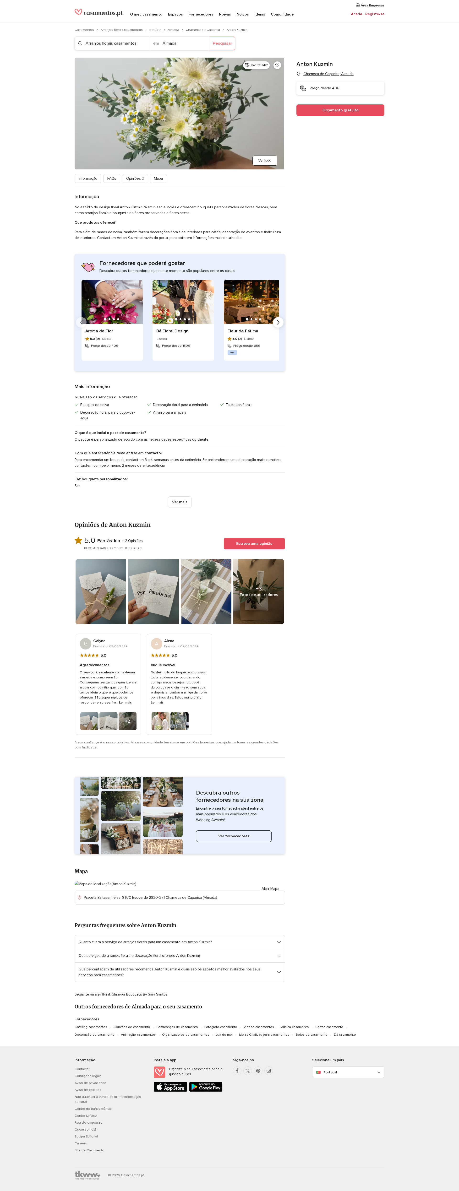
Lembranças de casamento (177, 1027)
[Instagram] (268, 1070)
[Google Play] (206, 1091)
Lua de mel (224, 1035)
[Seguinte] (278, 322)
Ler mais (125, 702)
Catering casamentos (91, 1027)
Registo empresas (88, 1123)
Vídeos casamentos (259, 1027)
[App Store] (170, 1091)
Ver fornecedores (233, 836)
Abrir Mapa (270, 888)
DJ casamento (345, 1035)
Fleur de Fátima (243, 331)
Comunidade (282, 14)
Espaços (175, 14)
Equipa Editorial (86, 1136)
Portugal (330, 1072)
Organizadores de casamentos (185, 1035)
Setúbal (155, 30)
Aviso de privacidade (90, 1083)
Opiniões (135, 178)
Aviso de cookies (88, 1090)
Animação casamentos (138, 1035)
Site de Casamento (89, 1150)
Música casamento (294, 1027)
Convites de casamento (132, 1027)
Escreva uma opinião (254, 543)
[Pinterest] (258, 1070)
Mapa (158, 178)
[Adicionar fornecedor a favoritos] (277, 65)
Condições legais (88, 1076)
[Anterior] (81, 322)
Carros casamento (329, 1027)
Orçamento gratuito (340, 110)
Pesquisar (222, 43)
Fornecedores (201, 14)
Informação (88, 178)
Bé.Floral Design (172, 331)
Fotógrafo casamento (220, 1027)
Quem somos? (85, 1129)
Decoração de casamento (95, 1035)
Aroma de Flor (99, 331)
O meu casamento (146, 14)
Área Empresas (372, 5)
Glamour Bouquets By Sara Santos (140, 994)
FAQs (111, 178)
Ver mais (179, 502)
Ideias (260, 14)
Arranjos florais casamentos (122, 30)
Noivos (243, 14)
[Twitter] (247, 1070)
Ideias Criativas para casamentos (264, 1035)
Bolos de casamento (312, 1035)
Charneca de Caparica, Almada (328, 73)
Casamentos (85, 30)
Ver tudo (264, 160)
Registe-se (374, 14)
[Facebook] (237, 1070)
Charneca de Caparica (203, 30)
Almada (174, 30)
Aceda (356, 14)
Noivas (225, 14)
